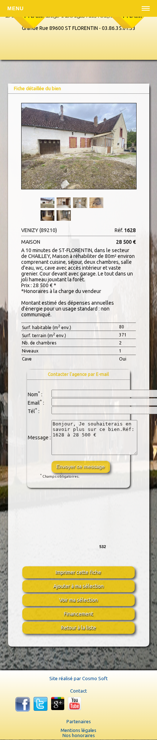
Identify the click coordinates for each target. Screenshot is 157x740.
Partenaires (78, 721)
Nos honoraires (78, 735)
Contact (78, 690)
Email (34, 402)
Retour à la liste (78, 628)
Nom (33, 394)
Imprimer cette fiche (78, 572)
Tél (31, 411)
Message (38, 437)
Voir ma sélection (78, 600)
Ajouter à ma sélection (78, 586)
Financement (78, 614)
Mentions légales (78, 730)
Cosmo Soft (95, 678)
